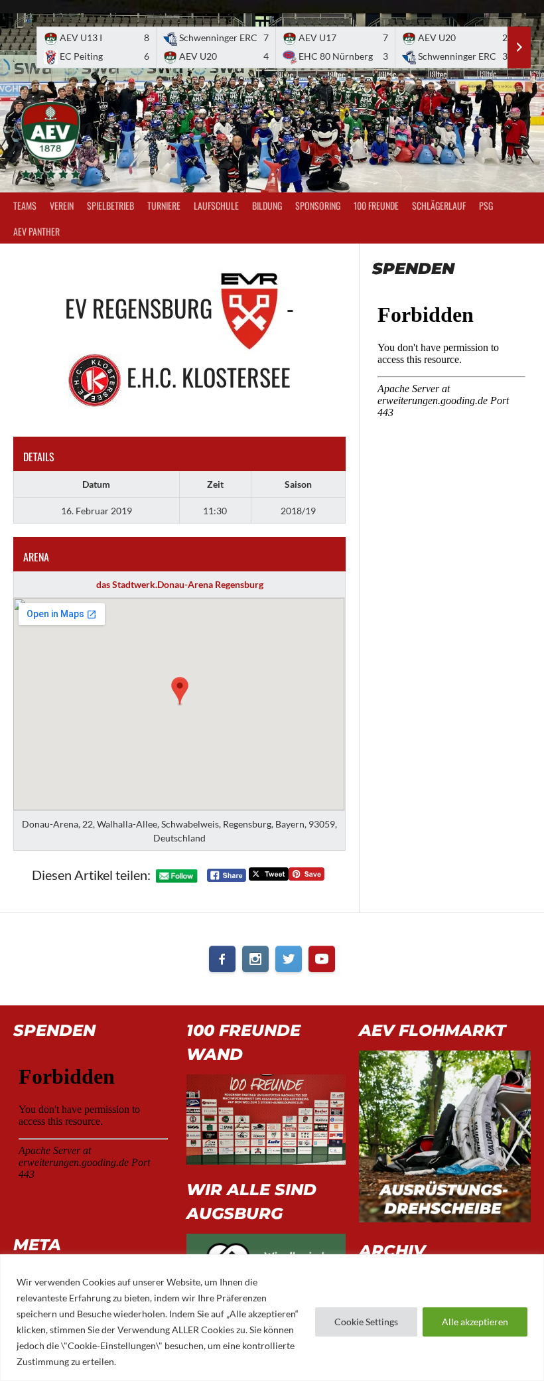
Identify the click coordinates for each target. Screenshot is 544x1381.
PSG (486, 205)
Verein (62, 205)
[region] (272, 1317)
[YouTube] (321, 959)
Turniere (163, 205)
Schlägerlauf (439, 205)
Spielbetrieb (110, 205)
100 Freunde (376, 205)
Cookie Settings (366, 1321)
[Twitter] (288, 959)
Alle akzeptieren (475, 1321)
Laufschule (216, 205)
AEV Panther (36, 231)
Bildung (267, 205)
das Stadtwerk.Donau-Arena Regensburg (179, 584)
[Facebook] (222, 959)
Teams (24, 205)
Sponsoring (317, 205)
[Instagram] (255, 959)
